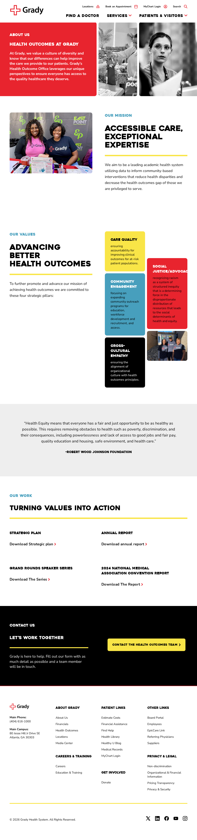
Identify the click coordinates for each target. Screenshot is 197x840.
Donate (106, 782)
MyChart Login (110, 756)
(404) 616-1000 (20, 721)
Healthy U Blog (111, 743)
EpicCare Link (156, 730)
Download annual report (122, 544)
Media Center (64, 743)
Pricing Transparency (160, 783)
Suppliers (153, 743)
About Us (62, 718)
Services (117, 16)
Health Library (110, 737)
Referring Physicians (160, 737)
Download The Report (120, 584)
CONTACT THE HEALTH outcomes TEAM (145, 645)
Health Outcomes (67, 730)
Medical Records (112, 749)
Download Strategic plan (31, 544)
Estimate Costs (110, 718)
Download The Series (28, 579)
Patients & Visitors (161, 16)
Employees (154, 724)
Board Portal (155, 718)
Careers (60, 766)
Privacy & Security (158, 789)
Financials (62, 724)
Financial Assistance (114, 724)
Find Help (107, 730)
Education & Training (69, 773)
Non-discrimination (159, 766)
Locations (62, 737)
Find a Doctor (82, 15)
